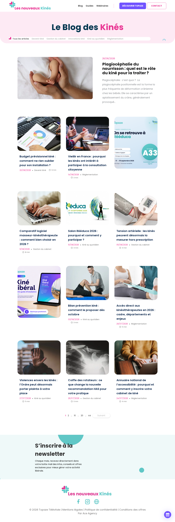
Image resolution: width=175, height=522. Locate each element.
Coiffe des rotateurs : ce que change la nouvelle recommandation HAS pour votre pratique (87, 386)
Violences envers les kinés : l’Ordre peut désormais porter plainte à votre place (38, 386)
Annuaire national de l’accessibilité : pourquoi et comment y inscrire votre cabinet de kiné (135, 386)
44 (89, 415)
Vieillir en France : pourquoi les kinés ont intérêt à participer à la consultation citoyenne (87, 163)
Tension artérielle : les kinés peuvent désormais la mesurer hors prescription (135, 235)
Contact (156, 5)
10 (75, 415)
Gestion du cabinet (56, 38)
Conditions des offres (132, 509)
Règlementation (115, 38)
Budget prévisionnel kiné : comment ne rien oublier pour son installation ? (38, 161)
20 (82, 415)
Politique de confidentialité (101, 509)
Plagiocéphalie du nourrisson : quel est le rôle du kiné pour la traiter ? (129, 69)
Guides (89, 6)
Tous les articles (21, 38)
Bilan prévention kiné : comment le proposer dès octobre (86, 310)
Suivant (101, 415)
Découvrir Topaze (132, 5)
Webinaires (102, 6)
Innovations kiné (76, 38)
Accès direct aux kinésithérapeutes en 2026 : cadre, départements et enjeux (135, 312)
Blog (80, 6)
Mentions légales (72, 509)
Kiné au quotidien (96, 38)
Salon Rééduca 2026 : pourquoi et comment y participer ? (84, 235)
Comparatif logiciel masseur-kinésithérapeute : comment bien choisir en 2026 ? (39, 237)
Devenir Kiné (38, 38)
